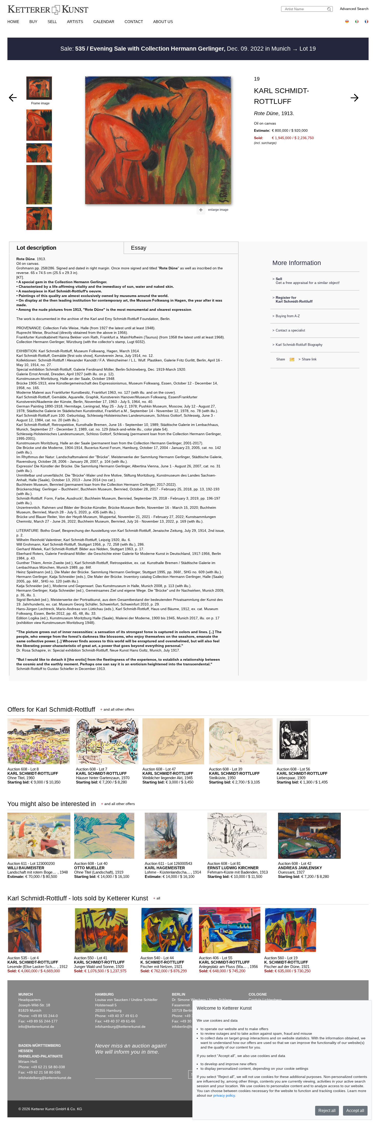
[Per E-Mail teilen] (290, 359)
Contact (134, 21)
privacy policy (224, 1095)
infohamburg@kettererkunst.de (120, 1026)
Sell (52, 21)
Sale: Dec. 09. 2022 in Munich (176, 48)
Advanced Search (354, 9)
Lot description (36, 248)
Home (13, 21)
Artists (75, 21)
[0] (13, 98)
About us (163, 21)
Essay (138, 248)
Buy (33, 21)
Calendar (103, 21)
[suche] (330, 9)
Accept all (355, 1110)
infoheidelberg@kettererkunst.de (44, 1078)
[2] (354, 98)
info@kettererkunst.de (36, 1026)
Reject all (327, 1110)
